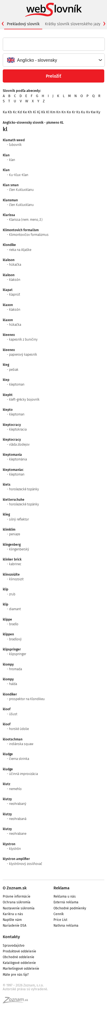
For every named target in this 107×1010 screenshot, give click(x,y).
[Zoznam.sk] (17, 1002)
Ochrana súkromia (16, 902)
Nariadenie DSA (14, 925)
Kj (38, 112)
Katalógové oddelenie (19, 963)
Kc (15, 112)
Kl (47, 112)
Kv (88, 112)
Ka (5, 112)
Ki (34, 112)
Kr (73, 112)
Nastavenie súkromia (19, 908)
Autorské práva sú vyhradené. (25, 989)
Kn (58, 112)
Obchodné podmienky (70, 908)
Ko (69, 112)
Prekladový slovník (23, 24)
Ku (83, 112)
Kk (43, 112)
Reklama (61, 887)
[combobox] (53, 60)
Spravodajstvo (13, 945)
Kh (30, 112)
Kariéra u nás (13, 914)
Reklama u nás (65, 896)
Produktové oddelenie (19, 951)
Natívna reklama (66, 925)
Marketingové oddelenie (21, 969)
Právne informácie (16, 896)
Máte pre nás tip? (16, 975)
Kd (20, 112)
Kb (10, 112)
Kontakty (11, 936)
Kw (93, 112)
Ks (78, 112)
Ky (98, 112)
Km (52, 112)
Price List (60, 920)
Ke (25, 112)
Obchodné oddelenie (18, 957)
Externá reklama (66, 902)
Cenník (59, 914)
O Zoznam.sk (15, 887)
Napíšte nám (12, 920)
